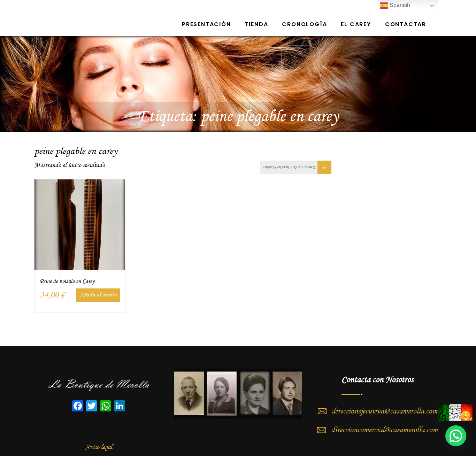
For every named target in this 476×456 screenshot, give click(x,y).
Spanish (399, 5)
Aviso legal (98, 447)
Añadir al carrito (98, 295)
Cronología (304, 24)
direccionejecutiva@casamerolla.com (384, 411)
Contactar (405, 24)
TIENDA (256, 24)
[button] (455, 435)
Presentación (206, 24)
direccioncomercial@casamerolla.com (384, 430)
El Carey (356, 24)
